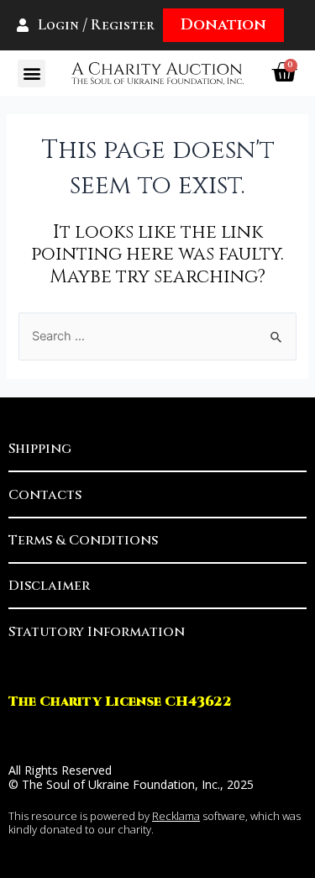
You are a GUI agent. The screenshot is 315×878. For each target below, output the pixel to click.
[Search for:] (157, 336)
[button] (31, 73)
